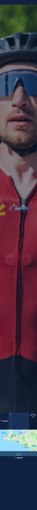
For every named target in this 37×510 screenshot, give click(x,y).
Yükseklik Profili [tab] (18, 455)
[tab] (10, 414)
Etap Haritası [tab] (18, 453)
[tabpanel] (18, 209)
